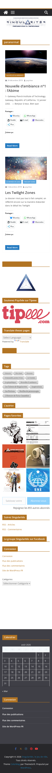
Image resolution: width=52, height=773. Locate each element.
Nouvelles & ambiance (15, 75)
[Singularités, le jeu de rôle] (5, 12)
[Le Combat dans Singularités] (14, 432)
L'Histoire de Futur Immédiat (17, 395)
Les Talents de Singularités (16, 386)
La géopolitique (10, 382)
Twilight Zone (29, 182)
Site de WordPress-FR (12, 570)
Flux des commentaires (13, 565)
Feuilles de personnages (29, 391)
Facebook (9, 350)
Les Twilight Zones (20, 192)
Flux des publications (12, 561)
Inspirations (37, 386)
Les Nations (10, 391)
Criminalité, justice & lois (14, 378)
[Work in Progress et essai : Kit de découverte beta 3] (14, 480)
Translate (24, 341)
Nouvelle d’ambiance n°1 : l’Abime (25, 88)
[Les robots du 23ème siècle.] (38, 456)
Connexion (7, 556)
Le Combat (31, 378)
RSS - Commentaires (12, 529)
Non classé (19, 373)
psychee (29, 80)
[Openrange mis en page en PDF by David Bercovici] (14, 456)
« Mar (5, 691)
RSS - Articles (8, 524)
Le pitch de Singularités (17, 264)
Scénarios (8, 373)
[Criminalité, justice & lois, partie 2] (38, 480)
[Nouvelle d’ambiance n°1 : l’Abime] (26, 61)
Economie (29, 373)
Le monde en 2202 (13, 182)
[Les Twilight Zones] (26, 168)
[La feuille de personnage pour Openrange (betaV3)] (38, 432)
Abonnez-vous (38, 500)
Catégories (7, 579)
